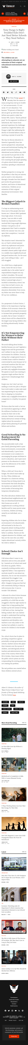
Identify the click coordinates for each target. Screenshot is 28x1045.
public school (6, 709)
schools (5, 712)
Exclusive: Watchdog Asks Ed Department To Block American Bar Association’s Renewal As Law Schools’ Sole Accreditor (13, 909)
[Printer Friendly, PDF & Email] (24, 92)
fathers (5, 705)
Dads (13, 702)
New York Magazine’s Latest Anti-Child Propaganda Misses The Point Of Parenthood (13, 837)
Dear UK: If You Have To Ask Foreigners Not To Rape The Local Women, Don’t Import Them (14, 877)
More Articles (13, 81)
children (5, 702)
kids (13, 705)
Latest (4, 852)
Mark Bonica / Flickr (9, 52)
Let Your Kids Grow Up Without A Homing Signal (12, 747)
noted (21, 98)
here (14, 695)
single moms (15, 712)
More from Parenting (9, 723)
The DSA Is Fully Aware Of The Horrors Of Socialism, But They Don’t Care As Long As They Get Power (13, 940)
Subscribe (14, 1036)
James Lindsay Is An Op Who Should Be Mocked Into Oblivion (14, 970)
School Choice (18, 709)
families (21, 702)
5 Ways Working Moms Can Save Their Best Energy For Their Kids (13, 807)
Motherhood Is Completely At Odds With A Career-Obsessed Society (12, 777)
